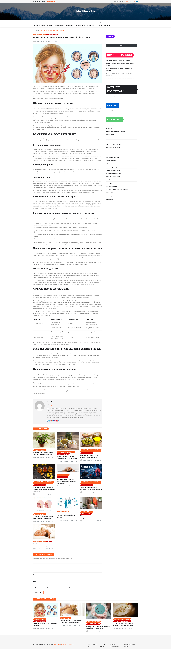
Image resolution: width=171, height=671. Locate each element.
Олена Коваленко (39, 41)
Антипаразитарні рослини (113, 125)
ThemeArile (71, 644)
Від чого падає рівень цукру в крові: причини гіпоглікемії (121, 78)
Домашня (36, 30)
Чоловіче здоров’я (110, 196)
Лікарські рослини (61, 22)
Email (35, 581)
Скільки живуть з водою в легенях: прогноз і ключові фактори (66, 515)
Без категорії (109, 128)
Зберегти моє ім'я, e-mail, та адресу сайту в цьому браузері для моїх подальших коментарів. (59, 588)
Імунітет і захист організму (43, 22)
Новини (113, 22)
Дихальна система (111, 138)
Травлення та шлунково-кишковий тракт (117, 189)
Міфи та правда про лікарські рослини (81, 22)
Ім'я (34, 574)
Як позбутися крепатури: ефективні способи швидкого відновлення (66, 481)
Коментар (36, 562)
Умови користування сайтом (129, 645)
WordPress (57, 644)
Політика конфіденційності (114, 645)
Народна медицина (103, 22)
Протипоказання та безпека (43, 25)
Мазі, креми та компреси (112, 157)
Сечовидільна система (112, 186)
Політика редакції (102, 645)
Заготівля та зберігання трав (113, 144)
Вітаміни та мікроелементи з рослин (115, 131)
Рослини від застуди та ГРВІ (85, 25)
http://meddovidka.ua (55, 405)
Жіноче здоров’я (110, 141)
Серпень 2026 (109, 111)
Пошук (110, 36)
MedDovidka (85, 11)
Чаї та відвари (109, 192)
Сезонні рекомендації (103, 25)
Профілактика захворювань (64, 25)
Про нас (89, 645)
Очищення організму (125, 22)
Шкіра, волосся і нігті (111, 199)
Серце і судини (110, 183)
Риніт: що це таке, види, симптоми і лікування (52, 30)
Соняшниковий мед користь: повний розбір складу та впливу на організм (44, 489)
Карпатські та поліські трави (113, 151)
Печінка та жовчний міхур (113, 170)
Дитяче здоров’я (110, 134)
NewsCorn (63, 644)
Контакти (95, 644)
